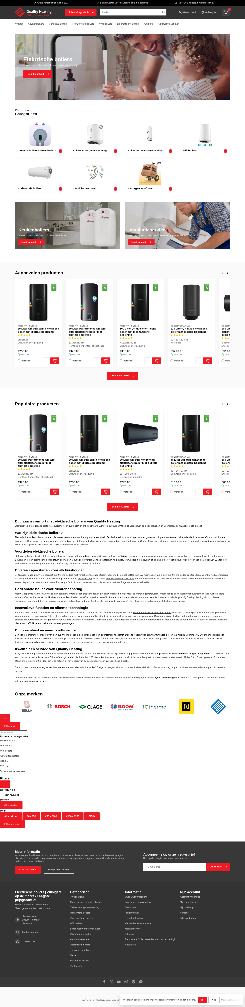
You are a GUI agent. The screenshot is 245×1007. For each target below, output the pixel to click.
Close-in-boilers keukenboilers (86, 902)
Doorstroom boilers (128, 23)
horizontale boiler (72, 593)
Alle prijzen (11, 816)
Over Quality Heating (136, 896)
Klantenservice (27, 869)
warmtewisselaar (209, 616)
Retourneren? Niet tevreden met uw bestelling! (150, 939)
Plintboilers (6, 745)
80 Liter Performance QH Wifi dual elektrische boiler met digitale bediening (87, 331)
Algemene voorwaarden (138, 902)
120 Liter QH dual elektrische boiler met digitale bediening (188, 330)
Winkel (19, 23)
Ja (202, 999)
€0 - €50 (31, 816)
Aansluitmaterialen (168, 23)
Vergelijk (25, 360)
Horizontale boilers (83, 23)
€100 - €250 (72, 816)
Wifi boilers (105, 23)
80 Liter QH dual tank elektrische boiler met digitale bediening (38, 330)
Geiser (73, 955)
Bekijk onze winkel (59, 869)
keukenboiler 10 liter (211, 559)
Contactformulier (31, 932)
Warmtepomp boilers (81, 934)
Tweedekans (77, 896)
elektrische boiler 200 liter (120, 578)
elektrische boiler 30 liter (181, 575)
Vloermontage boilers (81, 918)
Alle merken (11, 805)
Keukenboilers (36, 23)
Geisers (148, 23)
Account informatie (190, 896)
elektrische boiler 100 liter (84, 657)
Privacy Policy (132, 912)
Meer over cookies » (230, 999)
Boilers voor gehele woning (84, 907)
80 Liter (4, 761)
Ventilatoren (76, 966)
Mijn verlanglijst (188, 907)
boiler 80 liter (85, 578)
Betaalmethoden (134, 918)
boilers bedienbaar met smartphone (152, 612)
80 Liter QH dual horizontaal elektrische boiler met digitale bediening (138, 462)
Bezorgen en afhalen (81, 950)
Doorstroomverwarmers (12, 771)
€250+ (91, 816)
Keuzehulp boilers (79, 960)
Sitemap (129, 934)
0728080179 (28, 941)
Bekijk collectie (120, 375)
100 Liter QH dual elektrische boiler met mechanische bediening (138, 331)
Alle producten (188, 918)
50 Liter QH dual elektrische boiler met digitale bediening (188, 461)
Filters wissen (12, 824)
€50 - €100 (51, 816)
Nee (214, 999)
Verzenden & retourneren (138, 923)
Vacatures (130, 944)
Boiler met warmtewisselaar (85, 928)
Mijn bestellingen (189, 902)
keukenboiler (37, 657)
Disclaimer (130, 907)
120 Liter (4, 766)
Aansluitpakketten (10, 755)
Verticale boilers (58, 23)
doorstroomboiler (155, 619)
